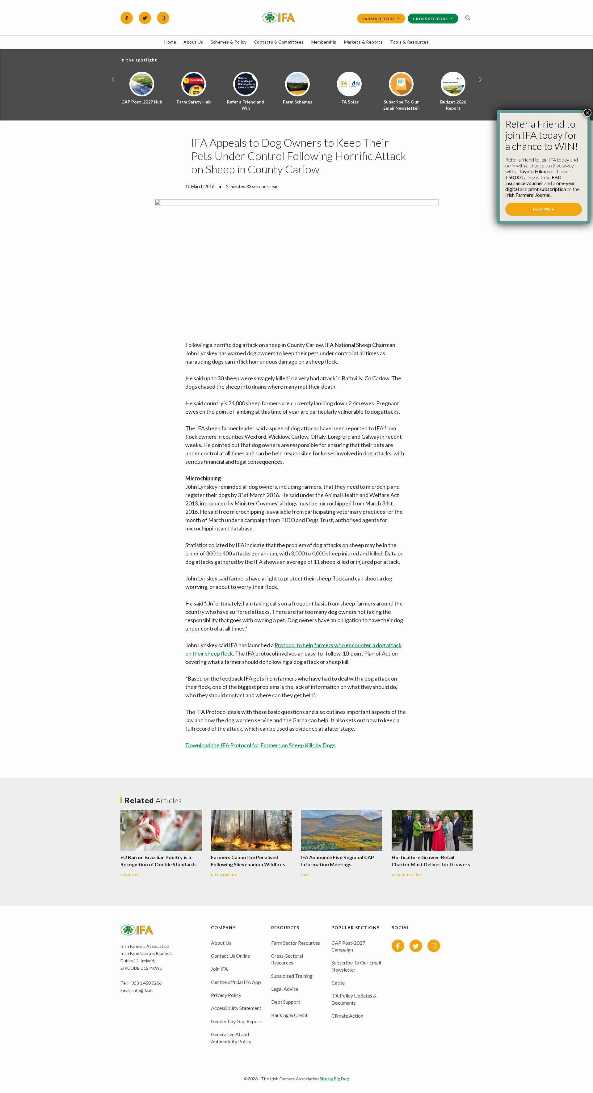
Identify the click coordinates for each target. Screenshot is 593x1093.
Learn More (543, 209)
